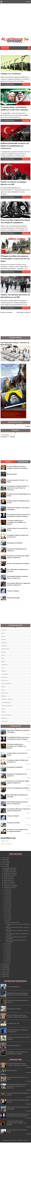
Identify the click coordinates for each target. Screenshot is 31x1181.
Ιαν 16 (7, 915)
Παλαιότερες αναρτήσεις (23, 312)
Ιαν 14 (7, 919)
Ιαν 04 (7, 957)
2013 (3, 967)
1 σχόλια (28, 784)
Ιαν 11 (7, 945)
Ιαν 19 (7, 910)
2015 (3, 964)
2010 (3, 973)
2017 (3, 864)
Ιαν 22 (7, 905)
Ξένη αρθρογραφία (6, 702)
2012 (3, 969)
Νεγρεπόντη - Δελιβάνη (6, 699)
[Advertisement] (15, 21)
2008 (3, 976)
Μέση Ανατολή (5, 693)
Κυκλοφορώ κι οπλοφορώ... (14, 1008)
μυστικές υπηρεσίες (6, 715)
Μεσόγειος (4, 696)
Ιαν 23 (7, 903)
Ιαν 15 (7, 917)
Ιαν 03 (7, 959)
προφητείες (4, 718)
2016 (3, 866)
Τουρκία (3, 711)
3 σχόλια (28, 1081)
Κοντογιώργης (4, 674)
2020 (3, 859)
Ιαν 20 (7, 908)
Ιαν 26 (7, 898)
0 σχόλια (28, 734)
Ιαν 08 (7, 950)
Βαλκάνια (3, 639)
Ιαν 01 (7, 962)
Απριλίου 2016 (8, 882)
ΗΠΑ (2, 658)
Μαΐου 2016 (7, 880)
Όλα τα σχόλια (6, 844)
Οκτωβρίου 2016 (8, 871)
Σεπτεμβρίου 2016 (9, 873)
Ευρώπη (3, 655)
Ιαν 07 (7, 952)
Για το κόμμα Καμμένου (13, 986)
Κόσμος (3, 686)
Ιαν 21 (7, 906)
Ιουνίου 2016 (7, 878)
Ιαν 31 (7, 889)
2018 (3, 863)
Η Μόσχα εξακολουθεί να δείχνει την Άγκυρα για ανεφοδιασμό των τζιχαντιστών (15, 145)
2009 (3, 974)
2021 (3, 857)
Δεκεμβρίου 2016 (9, 868)
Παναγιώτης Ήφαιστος (6, 705)
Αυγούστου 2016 (8, 875)
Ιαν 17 (7, 913)
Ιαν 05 (7, 955)
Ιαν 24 (7, 901)
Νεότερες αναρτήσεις (7, 312)
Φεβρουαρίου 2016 (9, 885)
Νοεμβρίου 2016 (8, 870)
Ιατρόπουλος (4, 664)
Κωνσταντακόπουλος (6, 683)
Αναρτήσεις (5, 841)
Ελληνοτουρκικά (5, 648)
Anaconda (3, 630)
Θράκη (3, 661)
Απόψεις (3, 636)
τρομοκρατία (4, 721)
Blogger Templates (23, 1140)
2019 (3, 861)
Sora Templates (13, 1140)
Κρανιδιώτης (4, 677)
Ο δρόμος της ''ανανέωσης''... (11, 74)
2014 (3, 966)
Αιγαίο (3, 633)
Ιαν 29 (7, 892)
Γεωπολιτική (4, 642)
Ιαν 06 (7, 953)
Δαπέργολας (4, 645)
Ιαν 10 (7, 946)
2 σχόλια (28, 750)
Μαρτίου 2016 (8, 884)
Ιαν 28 (7, 894)
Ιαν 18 (7, 912)
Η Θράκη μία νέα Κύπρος (13, 1045)
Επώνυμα (3, 652)
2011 (3, 971)
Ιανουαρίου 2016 (8, 887)
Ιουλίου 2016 (7, 877)
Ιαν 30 (7, 891)
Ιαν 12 (7, 943)
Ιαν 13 (7, 920)
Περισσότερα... (26, 84)
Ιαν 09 (7, 948)
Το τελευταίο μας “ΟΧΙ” (13, 1023)
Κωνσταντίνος (4, 680)
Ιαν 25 (7, 899)
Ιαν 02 (7, 960)
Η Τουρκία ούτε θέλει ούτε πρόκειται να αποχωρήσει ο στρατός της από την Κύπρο (15, 258)
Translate (12, 437)
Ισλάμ (2, 667)
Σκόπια (3, 708)
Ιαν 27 (7, 896)
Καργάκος (3, 671)
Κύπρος (3, 689)
